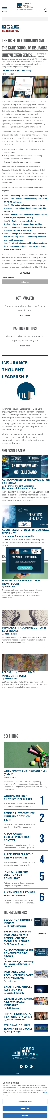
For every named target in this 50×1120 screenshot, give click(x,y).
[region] (25, 1097)
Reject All (25, 1108)
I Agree (25, 1115)
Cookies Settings (25, 1101)
